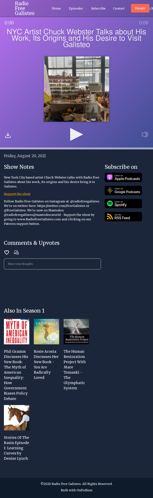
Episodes (76, 8)
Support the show (17, 194)
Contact (119, 8)
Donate (140, 8)
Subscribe (98, 8)
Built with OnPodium (76, 490)
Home (56, 8)
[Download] (8, 135)
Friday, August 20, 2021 (25, 155)
